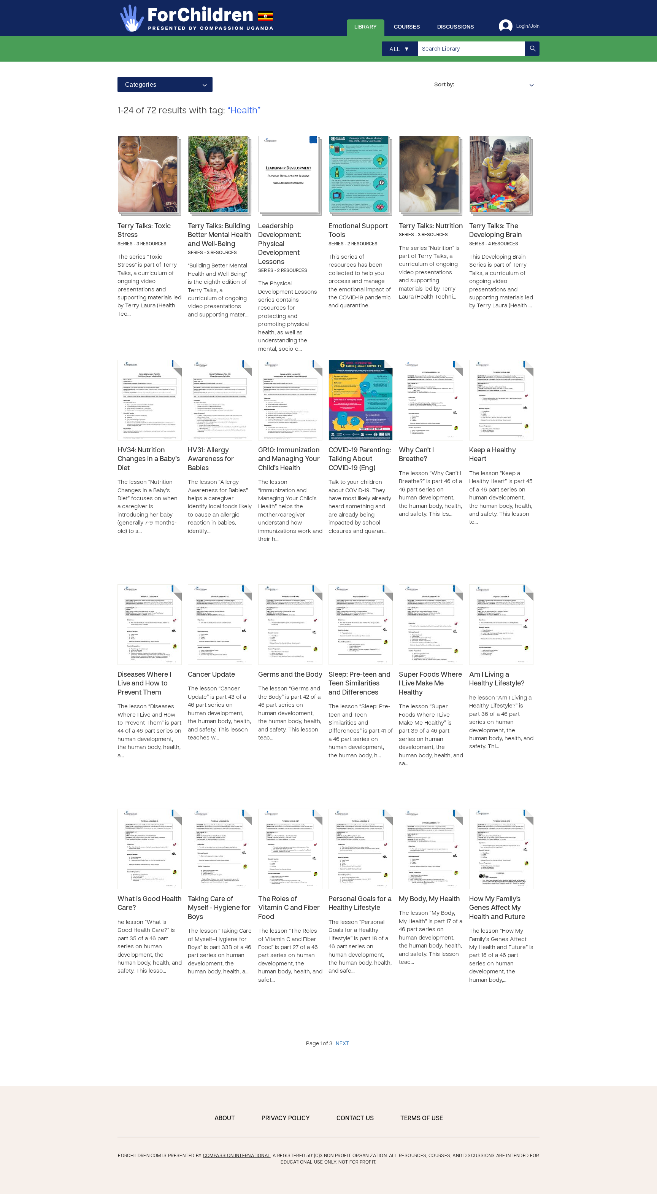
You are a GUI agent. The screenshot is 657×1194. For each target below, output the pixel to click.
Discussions (455, 27)
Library (365, 27)
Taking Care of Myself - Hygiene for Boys (219, 908)
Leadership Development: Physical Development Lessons (279, 244)
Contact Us (355, 1119)
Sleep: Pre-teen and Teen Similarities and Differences (359, 684)
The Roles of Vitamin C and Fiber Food (289, 908)
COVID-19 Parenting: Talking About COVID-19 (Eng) (359, 459)
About (224, 1119)
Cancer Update (211, 675)
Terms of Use (421, 1119)
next (342, 1043)
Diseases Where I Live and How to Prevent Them (144, 684)
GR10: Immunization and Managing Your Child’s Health (289, 459)
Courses (407, 27)
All (398, 49)
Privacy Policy (286, 1119)
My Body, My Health (429, 899)
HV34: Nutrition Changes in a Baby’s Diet (148, 459)
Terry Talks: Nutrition (431, 226)
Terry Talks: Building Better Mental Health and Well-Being (219, 235)
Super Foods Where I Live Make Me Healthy (430, 684)
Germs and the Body (290, 675)
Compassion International (237, 1156)
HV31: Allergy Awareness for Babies (211, 459)
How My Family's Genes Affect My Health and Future (497, 908)
